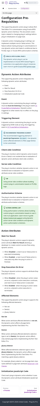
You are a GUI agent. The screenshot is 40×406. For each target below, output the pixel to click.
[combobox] (32, 2)
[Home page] (3, 8)
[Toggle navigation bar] (2, 2)
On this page (7, 13)
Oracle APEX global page (26, 67)
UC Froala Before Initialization (17, 127)
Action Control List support (12, 218)
